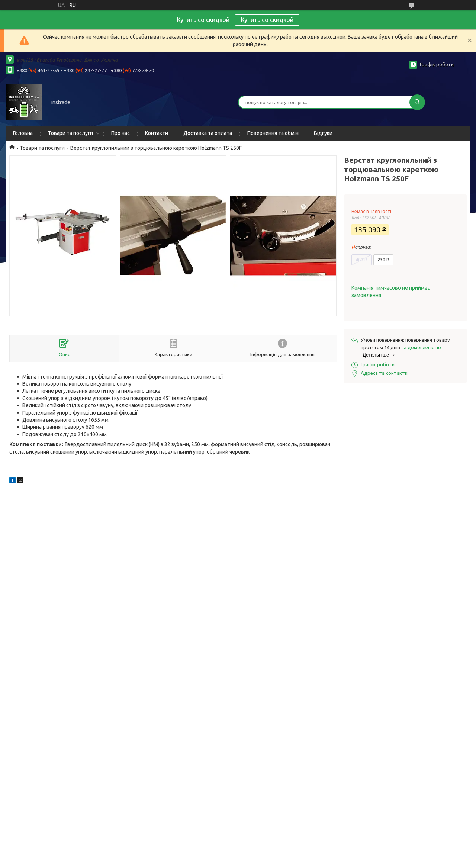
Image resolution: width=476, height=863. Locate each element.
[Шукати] (417, 102)
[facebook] (12, 481)
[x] (20, 481)
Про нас (120, 133)
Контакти (156, 133)
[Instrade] (24, 101)
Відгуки (323, 133)
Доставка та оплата (207, 133)
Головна (23, 133)
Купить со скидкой (267, 19)
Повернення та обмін (273, 133)
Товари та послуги (70, 133)
